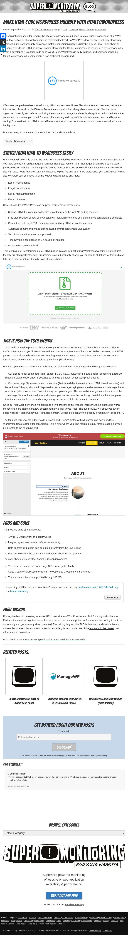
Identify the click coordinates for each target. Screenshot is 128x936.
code (65, 29)
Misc (13, 921)
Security (66, 921)
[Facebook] (3, 36)
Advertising (22, 917)
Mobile (19, 921)
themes (90, 29)
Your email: (64, 731)
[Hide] (1, 54)
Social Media (86, 921)
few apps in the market (101, 628)
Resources (50, 921)
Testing (106, 921)
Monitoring (28, 921)
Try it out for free (64, 896)
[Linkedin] (3, 48)
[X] (3, 42)
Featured (94, 917)
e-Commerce (67, 917)
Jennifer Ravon (17, 773)
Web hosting (50, 924)
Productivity (39, 921)
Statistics (97, 921)
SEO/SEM (75, 921)
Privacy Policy (52, 756)
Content (57, 917)
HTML (82, 29)
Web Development (43, 29)
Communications (45, 917)
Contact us (107, 930)
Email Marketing (82, 917)
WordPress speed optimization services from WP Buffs (55, 639)
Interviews (5, 921)
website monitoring (74, 904)
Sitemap (61, 924)
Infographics (119, 917)
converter (73, 29)
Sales (59, 921)
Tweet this (112, 597)
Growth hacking (106, 917)
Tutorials (114, 921)
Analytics (32, 917)
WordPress (100, 29)
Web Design (21, 924)
